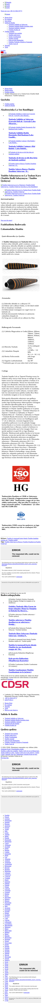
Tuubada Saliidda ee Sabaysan (18, 24)
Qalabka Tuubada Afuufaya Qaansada (20, 42)
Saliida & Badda (10, 23)
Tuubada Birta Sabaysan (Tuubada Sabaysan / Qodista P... (23, 634)
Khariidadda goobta (17, 749)
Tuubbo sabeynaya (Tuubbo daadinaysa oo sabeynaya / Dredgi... (20, 622)
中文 (5, 52)
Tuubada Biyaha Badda (12, 723)
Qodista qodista (9, 31)
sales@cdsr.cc (9, 700)
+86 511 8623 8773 (11, 698)
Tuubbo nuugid (13, 38)
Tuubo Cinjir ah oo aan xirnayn (24, 752)
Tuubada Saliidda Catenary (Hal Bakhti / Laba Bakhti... (22, 147)
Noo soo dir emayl (6, 220)
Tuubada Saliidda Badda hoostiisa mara (21, 26)
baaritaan (10, 679)
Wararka (7, 45)
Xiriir (6, 47)
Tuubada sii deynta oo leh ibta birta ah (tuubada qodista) (23, 159)
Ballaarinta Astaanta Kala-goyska (27, 754)
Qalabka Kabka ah (14, 30)
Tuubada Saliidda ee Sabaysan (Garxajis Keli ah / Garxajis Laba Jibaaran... (22, 121)
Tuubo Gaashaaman (15, 37)
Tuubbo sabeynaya (14, 35)
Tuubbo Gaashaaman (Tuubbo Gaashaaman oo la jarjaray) (21, 671)
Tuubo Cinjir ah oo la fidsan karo (29, 751)
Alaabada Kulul (6, 749)
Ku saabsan (8, 19)
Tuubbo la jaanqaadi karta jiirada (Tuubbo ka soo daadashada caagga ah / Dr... (22, 647)
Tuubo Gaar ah (13, 44)
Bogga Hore (8, 17)
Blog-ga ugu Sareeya (11, 710)
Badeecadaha (9, 90)
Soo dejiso (8, 21)
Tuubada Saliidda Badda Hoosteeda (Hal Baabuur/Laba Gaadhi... (21, 135)
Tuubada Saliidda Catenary (17, 28)
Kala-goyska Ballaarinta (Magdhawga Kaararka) (18, 659)
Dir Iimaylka (5, 758)
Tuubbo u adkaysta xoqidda (9, 751)
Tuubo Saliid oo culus (7, 752)
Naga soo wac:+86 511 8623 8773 (11, 11)
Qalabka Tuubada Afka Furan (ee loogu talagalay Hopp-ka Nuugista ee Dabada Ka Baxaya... (22, 608)
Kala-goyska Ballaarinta (16, 40)
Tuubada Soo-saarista (15, 33)
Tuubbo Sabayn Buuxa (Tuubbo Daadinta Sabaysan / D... (22, 170)
